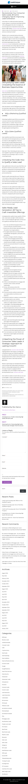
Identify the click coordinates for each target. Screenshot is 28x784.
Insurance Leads (16, 392)
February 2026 (5, 578)
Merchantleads (5, 710)
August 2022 (5, 623)
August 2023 (5, 612)
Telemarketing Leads (6, 758)
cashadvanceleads (6, 642)
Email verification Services (8, 660)
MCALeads (4, 703)
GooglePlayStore (6, 668)
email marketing (5, 655)
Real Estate (4, 729)
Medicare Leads (5, 705)
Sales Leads (4, 742)
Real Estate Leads (6, 732)
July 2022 (4, 625)
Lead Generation (6, 692)
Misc (3, 716)
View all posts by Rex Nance (8, 410)
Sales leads (4, 91)
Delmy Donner (5, 552)
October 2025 (5, 583)
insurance (4, 684)
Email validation (5, 658)
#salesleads (12, 395)
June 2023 (4, 618)
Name (4, 455)
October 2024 (5, 604)
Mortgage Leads (6, 718)
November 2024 (5, 602)
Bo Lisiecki (4, 533)
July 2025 (4, 591)
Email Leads (4, 653)
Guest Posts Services (7, 671)
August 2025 (5, 589)
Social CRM (4, 755)
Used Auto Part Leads (7, 768)
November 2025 (5, 581)
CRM (3, 647)
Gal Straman (5, 527)
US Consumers (5, 766)
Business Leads (5, 639)
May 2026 (4, 575)
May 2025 (4, 596)
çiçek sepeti (4, 561)
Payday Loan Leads (6, 724)
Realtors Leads (5, 734)
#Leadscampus (5, 395)
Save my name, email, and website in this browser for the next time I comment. (13, 477)
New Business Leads (6, 721)
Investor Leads (5, 689)
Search (3, 488)
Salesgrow (4, 745)
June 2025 (4, 594)
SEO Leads (4, 747)
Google (3, 666)
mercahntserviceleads (7, 708)
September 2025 (6, 586)
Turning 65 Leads (6, 761)
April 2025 (4, 599)
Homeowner (5, 676)
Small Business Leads (6, 750)
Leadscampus (5, 44)
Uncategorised (5, 763)
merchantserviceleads (7, 713)
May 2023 (4, 620)
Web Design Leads (6, 771)
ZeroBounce (5, 774)
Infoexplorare (5, 682)
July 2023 (4, 615)
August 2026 (5, 573)
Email (3, 462)
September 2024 (6, 607)
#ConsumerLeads (10, 394)
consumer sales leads (17, 28)
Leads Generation (6, 695)
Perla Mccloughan (6, 542)
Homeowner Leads (6, 392)
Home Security (5, 674)
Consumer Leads (11, 390)
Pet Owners (4, 726)
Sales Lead (4, 739)
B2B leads (4, 637)
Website (4, 468)
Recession (4, 737)
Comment (4, 437)
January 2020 (5, 628)
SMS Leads (4, 753)
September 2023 (6, 610)
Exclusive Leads (19, 390)
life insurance (5, 700)
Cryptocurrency (5, 650)
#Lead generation (19, 394)
